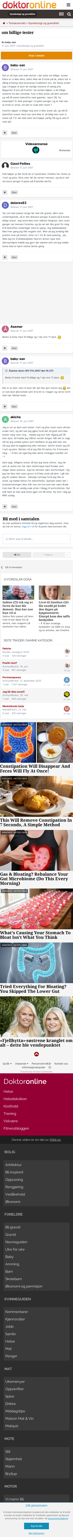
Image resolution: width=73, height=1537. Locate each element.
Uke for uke (15, 1249)
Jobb (9, 1326)
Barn (9, 1271)
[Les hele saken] (18, 593)
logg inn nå (28, 526)
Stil (7, 1451)
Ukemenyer (15, 1381)
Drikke (10, 1404)
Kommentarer (16, 1312)
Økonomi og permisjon (23, 1286)
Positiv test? (9, 663)
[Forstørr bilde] (59, 336)
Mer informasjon (36, 1533)
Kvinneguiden (17, 1299)
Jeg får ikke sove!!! (13, 691)
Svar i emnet (36, 55)
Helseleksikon (15, 1099)
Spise (9, 1396)
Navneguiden (16, 1242)
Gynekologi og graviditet (30, 45)
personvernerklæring (58, 1518)
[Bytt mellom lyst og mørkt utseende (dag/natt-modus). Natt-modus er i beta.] (50, 1067)
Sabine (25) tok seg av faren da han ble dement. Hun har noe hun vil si (17, 608)
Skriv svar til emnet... (20, 538)
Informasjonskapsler (33, 1067)
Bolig (9, 1152)
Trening (10, 1113)
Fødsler (6, 648)
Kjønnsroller (15, 1319)
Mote (9, 1439)
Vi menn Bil (14, 1499)
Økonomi (12, 1202)
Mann (10, 1466)
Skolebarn (13, 1279)
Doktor (25, 1081)
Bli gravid (12, 1227)
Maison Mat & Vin (19, 1418)
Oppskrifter (14, 1389)
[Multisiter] (4, 132)
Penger (11, 1356)
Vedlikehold (15, 1194)
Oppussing (14, 1179)
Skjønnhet (13, 1459)
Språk (6, 1063)
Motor (10, 1486)
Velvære (11, 1121)
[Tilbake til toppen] (36, 1054)
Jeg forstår (36, 1526)
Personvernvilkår (41, 1063)
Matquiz (11, 1426)
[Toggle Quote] (6, 370)
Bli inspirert (14, 1172)
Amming (12, 1264)
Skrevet (21, 69)
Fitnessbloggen (16, 1128)
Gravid (10, 1234)
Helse (8, 1091)
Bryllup (11, 1474)
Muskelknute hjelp (13, 706)
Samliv (10, 1334)
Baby (9, 1257)
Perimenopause (11, 677)
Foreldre (13, 1214)
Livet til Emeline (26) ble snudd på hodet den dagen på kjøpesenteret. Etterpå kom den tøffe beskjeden (54, 611)
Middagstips (15, 1411)
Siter (14, 132)
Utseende (21, 1063)
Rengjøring (14, 1187)
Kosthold (11, 1106)
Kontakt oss (61, 1063)
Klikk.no (55, 1140)
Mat (8, 1349)
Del (18, 554)
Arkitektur (13, 1165)
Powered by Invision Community (36, 1071)
